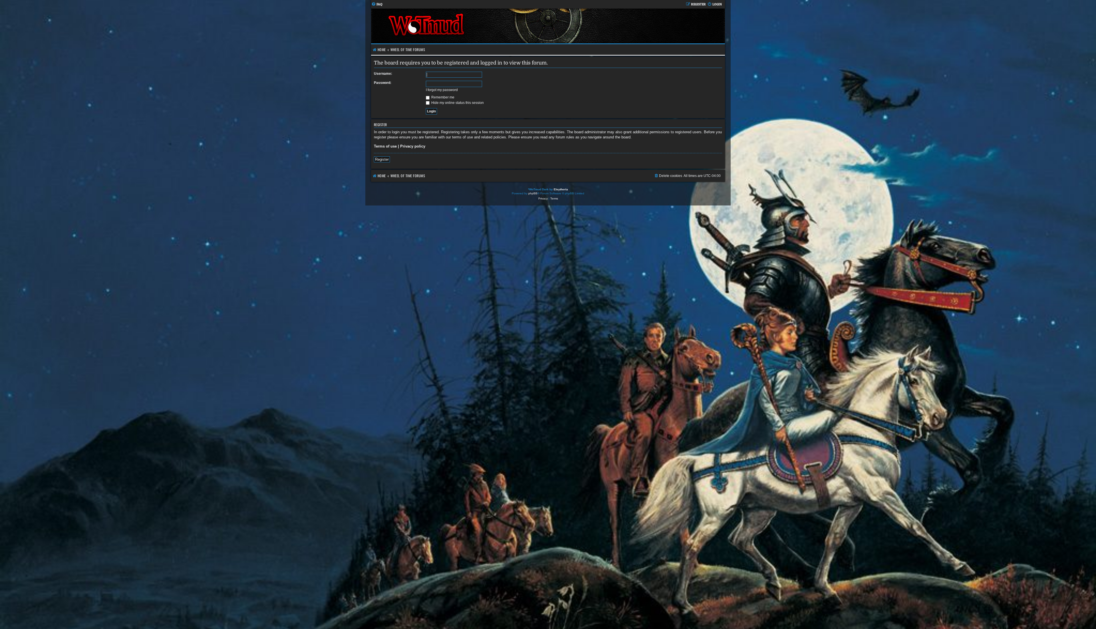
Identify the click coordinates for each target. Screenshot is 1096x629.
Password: (382, 83)
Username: (383, 74)
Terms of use (385, 146)
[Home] (459, 26)
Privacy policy (412, 146)
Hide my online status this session (457, 103)
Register (382, 159)
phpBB (532, 193)
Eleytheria (561, 189)
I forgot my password (442, 90)
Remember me (442, 97)
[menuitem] (376, 4)
